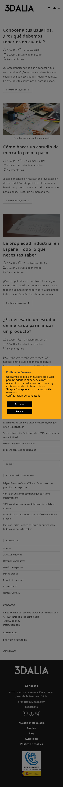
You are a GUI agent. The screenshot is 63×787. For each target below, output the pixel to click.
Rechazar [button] (19, 404)
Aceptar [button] (20, 411)
